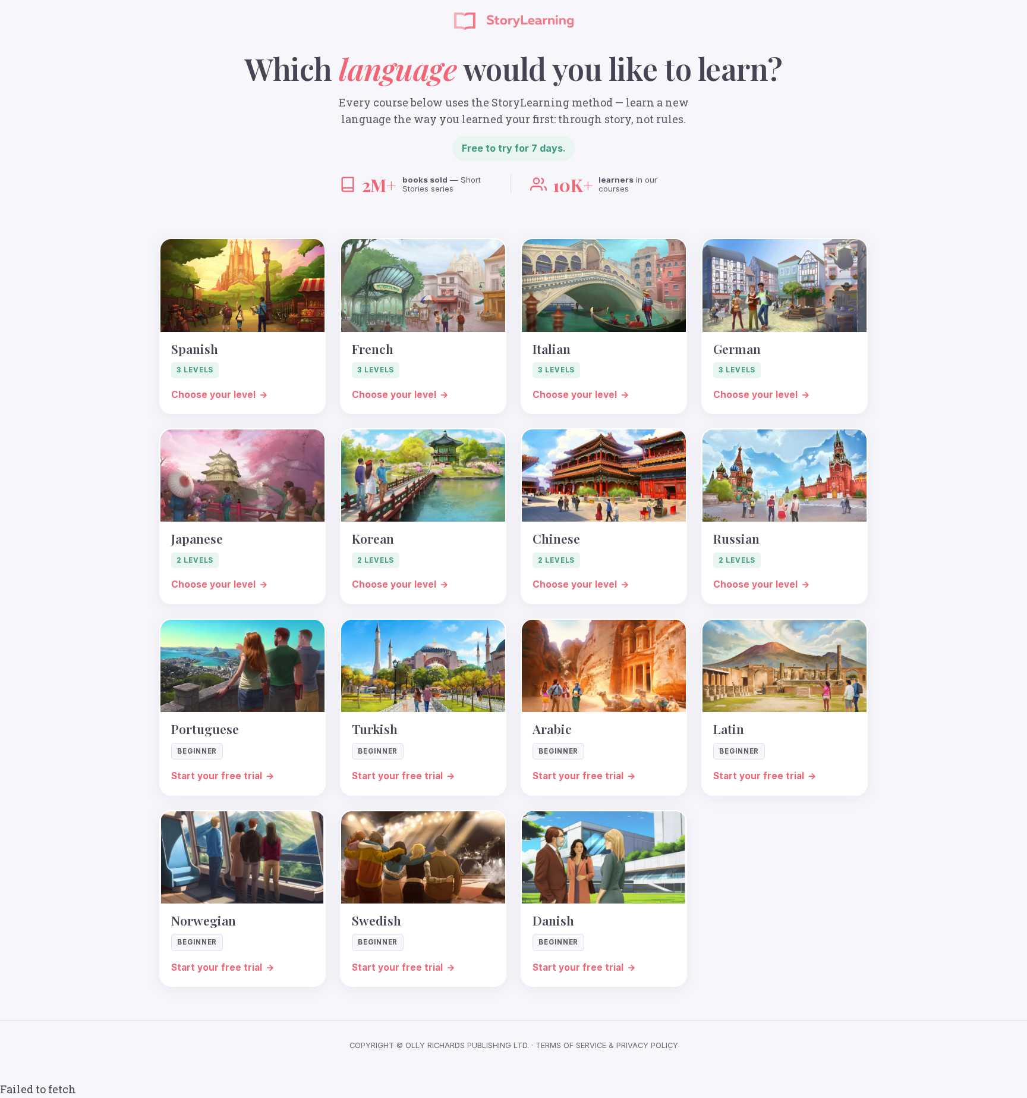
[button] (242, 326)
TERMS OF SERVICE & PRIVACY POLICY (606, 1045)
